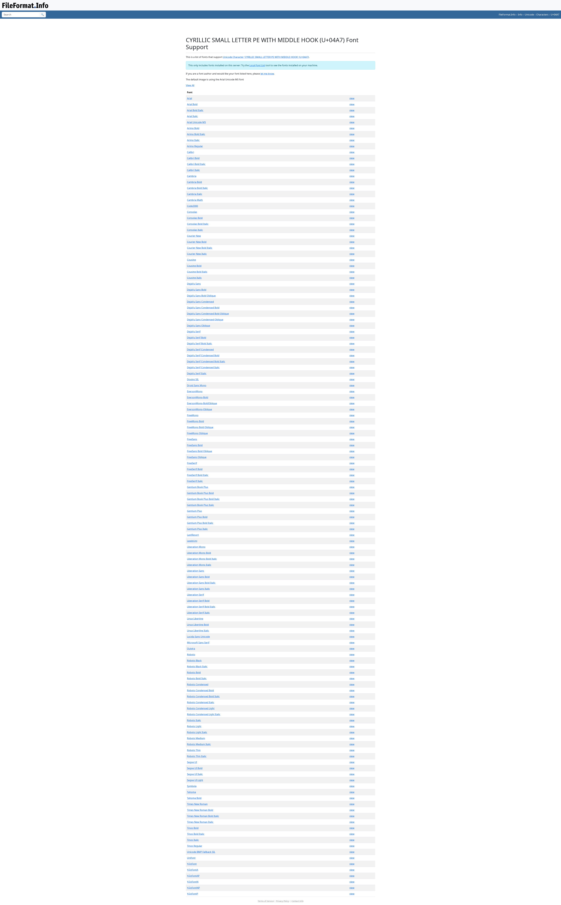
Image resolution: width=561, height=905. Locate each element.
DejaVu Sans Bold (196, 289)
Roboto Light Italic (197, 732)
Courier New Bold (196, 241)
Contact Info (297, 901)
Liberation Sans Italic (198, 588)
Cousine (191, 259)
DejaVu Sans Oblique (198, 325)
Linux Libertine (195, 618)
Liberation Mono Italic (199, 564)
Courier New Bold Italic (199, 247)
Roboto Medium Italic (199, 744)
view (351, 98)
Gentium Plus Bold (197, 517)
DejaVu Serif (194, 331)
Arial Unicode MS (196, 122)
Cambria (191, 176)
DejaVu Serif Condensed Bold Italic (206, 361)
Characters (542, 14)
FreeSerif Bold (194, 469)
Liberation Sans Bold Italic (201, 582)
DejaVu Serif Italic (196, 373)
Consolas (192, 212)
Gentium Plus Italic (197, 529)
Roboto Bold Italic (197, 678)
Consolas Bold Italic (197, 224)
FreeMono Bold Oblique (200, 427)
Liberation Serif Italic (198, 612)
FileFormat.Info (507, 14)
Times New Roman (197, 804)
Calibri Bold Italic (196, 164)
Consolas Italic (195, 230)
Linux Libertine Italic (198, 630)
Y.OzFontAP (193, 875)
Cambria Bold (194, 182)
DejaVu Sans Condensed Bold (203, 307)
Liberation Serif (195, 594)
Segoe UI (192, 762)
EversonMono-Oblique (199, 409)
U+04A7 (555, 14)
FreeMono (192, 415)
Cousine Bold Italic (197, 271)
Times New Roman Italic (200, 822)
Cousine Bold (194, 265)
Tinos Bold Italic (195, 834)
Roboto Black (194, 660)
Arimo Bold (193, 128)
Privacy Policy (282, 901)
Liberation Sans (195, 570)
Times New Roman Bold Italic (203, 816)
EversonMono (194, 391)
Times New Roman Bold (200, 810)
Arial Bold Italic (195, 110)
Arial (189, 98)
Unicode (529, 14)
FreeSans (192, 439)
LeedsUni (192, 541)
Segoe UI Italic (195, 774)
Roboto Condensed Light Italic (203, 714)
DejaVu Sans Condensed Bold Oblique (208, 313)
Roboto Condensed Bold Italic (203, 696)
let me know (267, 73)
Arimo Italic (193, 140)
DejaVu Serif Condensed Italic (203, 367)
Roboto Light (194, 726)
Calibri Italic (193, 170)
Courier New (194, 235)
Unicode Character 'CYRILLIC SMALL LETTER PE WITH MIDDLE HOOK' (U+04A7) (266, 57)
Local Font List (257, 65)
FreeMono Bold (195, 421)
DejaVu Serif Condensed (200, 349)
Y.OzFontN (192, 881)
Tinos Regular (194, 846)
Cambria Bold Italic (197, 188)
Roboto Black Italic (197, 666)
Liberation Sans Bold (198, 576)
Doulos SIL (193, 379)
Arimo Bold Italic (196, 134)
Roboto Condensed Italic (200, 702)
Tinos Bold (193, 828)
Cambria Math (195, 200)
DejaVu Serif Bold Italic (199, 343)
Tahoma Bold (194, 798)
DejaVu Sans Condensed (200, 301)
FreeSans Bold (195, 445)
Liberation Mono (196, 546)
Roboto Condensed (197, 684)
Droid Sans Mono (196, 385)
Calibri (190, 152)
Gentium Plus (194, 511)
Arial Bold (192, 104)
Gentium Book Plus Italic (200, 505)
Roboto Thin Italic (196, 756)
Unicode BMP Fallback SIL (201, 852)
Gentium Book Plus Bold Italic (203, 499)
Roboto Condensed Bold (200, 690)
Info (520, 14)
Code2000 (192, 206)
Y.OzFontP (192, 893)
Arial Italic (192, 116)
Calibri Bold (193, 158)
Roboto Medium (196, 738)
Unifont (191, 857)
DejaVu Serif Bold (196, 337)
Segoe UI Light (195, 780)
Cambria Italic (194, 194)
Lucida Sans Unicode (198, 636)
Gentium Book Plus (197, 487)
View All (190, 85)
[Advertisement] (282, 27)
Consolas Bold (195, 218)
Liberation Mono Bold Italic (202, 558)
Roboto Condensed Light (200, 708)
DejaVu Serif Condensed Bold (203, 355)
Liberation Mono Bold (199, 552)
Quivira (191, 648)
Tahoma (191, 792)
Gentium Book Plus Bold (200, 493)
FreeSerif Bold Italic (197, 475)
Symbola (191, 786)
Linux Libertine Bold (198, 624)
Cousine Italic (194, 277)
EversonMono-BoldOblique (202, 403)
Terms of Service (266, 901)
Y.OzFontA (192, 869)
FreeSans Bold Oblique (199, 451)
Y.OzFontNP (193, 887)
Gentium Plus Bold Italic (200, 523)
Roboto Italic (194, 720)
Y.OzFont (192, 863)
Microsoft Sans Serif (198, 642)
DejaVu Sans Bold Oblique (201, 295)
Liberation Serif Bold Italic (201, 606)
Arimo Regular (195, 146)
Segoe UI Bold (194, 768)
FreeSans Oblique (196, 457)
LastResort (193, 535)
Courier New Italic (197, 253)
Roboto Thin (194, 750)
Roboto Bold (194, 672)
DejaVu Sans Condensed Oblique (205, 319)
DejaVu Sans (194, 283)
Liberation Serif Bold (198, 600)
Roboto (191, 654)
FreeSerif (192, 463)
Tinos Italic (193, 840)
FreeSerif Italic (195, 481)
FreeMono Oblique (197, 433)
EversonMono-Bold (197, 397)
